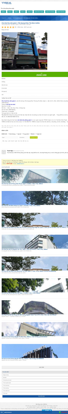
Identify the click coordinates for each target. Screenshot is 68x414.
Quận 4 (23, 11)
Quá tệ (19, 134)
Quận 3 (16, 11)
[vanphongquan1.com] (7, 2)
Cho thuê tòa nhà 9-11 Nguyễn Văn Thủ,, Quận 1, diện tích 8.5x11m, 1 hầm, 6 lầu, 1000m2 (24, 249)
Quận (47, 125)
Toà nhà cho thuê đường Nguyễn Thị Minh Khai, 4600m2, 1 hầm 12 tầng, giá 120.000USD (24, 336)
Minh (35, 125)
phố (28, 125)
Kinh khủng (12, 134)
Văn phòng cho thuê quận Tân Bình (47, 408)
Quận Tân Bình (61, 11)
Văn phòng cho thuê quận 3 (32, 408)
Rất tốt (32, 134)
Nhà (5, 125)
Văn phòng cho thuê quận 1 (18, 408)
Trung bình (26, 134)
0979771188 (64, 412)
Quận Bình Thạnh (39, 11)
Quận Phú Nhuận (50, 11)
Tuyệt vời (39, 134)
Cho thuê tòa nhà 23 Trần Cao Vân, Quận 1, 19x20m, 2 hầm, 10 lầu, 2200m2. (21, 293)
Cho (52, 125)
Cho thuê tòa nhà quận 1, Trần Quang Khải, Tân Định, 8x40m (21, 23)
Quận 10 (30, 11)
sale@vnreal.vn (20, 163)
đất (7, 125)
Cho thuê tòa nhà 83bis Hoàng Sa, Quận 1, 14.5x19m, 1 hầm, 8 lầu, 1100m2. (21, 205)
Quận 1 (3, 11)
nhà (57, 125)
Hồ (30, 125)
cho (10, 125)
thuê (12, 125)
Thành (25, 125)
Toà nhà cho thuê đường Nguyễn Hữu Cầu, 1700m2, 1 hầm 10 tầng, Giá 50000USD (23, 358)
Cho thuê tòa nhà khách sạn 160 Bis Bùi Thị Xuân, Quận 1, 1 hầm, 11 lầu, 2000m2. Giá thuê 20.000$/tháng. (29, 271)
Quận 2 (10, 11)
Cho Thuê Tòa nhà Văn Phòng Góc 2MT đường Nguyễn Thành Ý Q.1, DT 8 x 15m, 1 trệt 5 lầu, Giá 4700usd (29, 315)
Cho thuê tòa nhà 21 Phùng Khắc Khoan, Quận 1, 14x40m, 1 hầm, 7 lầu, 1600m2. (22, 183)
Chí (32, 125)
